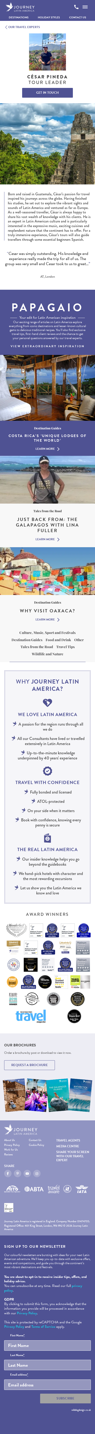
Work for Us (11, 1149)
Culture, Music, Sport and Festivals (47, 632)
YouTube (27, 1173)
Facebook (8, 1173)
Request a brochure (29, 1065)
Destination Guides (27, 639)
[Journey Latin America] (20, 7)
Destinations (19, 17)
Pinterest (17, 1173)
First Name (17, 1336)
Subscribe (65, 1398)
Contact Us (77, 17)
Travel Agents (68, 1140)
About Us (9, 1140)
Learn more (45, 449)
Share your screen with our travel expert (72, 1156)
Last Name (17, 1355)
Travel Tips (65, 646)
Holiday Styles (49, 17)
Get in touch (47, 92)
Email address (19, 1375)
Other (79, 639)
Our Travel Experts (24, 27)
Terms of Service (43, 1326)
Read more (12, 268)
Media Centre (67, 1146)
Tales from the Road (37, 646)
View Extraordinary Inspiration (48, 346)
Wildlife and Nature (47, 654)
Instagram (37, 1173)
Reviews (8, 1154)
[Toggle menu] (85, 7)
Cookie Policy (36, 1145)
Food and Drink (58, 639)
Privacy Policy (12, 1145)
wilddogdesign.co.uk (81, 1410)
